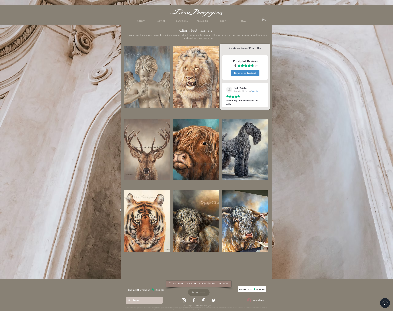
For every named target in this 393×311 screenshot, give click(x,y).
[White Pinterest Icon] (203, 300)
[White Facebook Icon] (193, 300)
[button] (223, 21)
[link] (264, 19)
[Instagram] (184, 300)
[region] (147, 148)
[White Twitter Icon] (213, 300)
